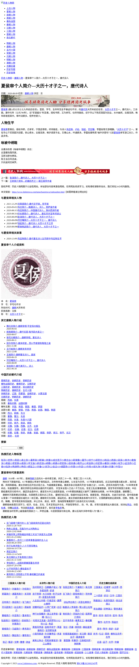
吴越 (36, 433)
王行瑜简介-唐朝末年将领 (19, 349)
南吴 (23, 433)
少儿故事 (89, 652)
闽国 (42, 433)
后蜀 (16, 433)
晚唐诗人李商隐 (70, 607)
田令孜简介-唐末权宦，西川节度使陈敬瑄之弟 (29, 343)
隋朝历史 (5, 390)
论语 (99, 642)
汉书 (112, 595)
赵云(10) (57, 466)
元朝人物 (11, 56)
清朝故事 (48, 652)
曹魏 (10, 416)
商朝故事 (30, 649)
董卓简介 (26, 615)
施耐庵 (77, 644)
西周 (10, 400)
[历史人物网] (7, 3)
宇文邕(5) (32, 463)
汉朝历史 (31, 384)
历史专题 (11, 69)
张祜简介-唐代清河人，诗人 (20, 366)
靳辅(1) (42, 460)
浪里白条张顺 (48, 597)
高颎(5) (24, 463)
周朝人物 (11, 18)
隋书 (105, 629)
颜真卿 (30, 508)
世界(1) (11, 460)
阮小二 (48, 617)
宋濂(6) (105, 466)
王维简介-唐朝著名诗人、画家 (21, 355)
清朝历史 (27, 397)
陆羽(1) (4, 460)
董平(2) (85, 460)
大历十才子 (110, 109)
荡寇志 (115, 622)
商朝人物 (11, 15)
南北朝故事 (107, 649)
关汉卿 (83, 634)
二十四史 (98, 595)
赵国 (40, 410)
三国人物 (11, 31)
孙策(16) (75, 466)
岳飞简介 (67, 594)
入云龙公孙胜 (38, 600)
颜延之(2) (32, 466)
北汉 (68, 433)
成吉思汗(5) (58, 460)
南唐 (29, 433)
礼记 (101, 634)
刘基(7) (112, 466)
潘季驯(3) (34, 460)
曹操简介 (6, 589)
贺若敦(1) (64, 463)
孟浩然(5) (129, 463)
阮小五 (44, 624)
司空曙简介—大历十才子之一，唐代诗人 (37, 220)
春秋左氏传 (116, 634)
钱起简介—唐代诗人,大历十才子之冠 (35, 223)
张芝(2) (121, 463)
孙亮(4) (90, 466)
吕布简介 (6, 602)
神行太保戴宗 (38, 614)
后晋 (23, 429)
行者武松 (51, 600)
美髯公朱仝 (37, 640)
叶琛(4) (119, 466)
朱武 (51, 624)
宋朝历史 (5, 393)
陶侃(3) (24, 466)
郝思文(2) (100, 460)
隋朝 (32, 478)
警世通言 (118, 609)
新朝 (16, 413)
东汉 (23, 413)
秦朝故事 (65, 649)
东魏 (16, 426)
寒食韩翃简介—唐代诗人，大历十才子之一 (38, 227)
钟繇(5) (114, 463)
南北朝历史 (28, 387)
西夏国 (21, 393)
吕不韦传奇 (68, 620)
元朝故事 (28, 652)
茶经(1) (18, 460)
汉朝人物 (11, 28)
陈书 (121, 615)
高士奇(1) (25, 460)
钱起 (83, 129)
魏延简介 (16, 635)
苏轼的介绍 (78, 614)
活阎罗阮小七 (53, 620)
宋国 (20, 406)
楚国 (40, 406)
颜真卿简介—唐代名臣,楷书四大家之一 (25, 332)
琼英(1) (121, 460)
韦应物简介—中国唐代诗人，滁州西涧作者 (38, 210)
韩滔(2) (108, 460)
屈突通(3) (73, 463)
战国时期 (22, 403)
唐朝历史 (16, 390)
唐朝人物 (11, 46)
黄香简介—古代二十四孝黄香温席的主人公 (27, 540)
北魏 (10, 426)
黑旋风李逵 (37, 627)
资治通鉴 (97, 609)
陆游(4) (9, 466)
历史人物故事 (101, 652)
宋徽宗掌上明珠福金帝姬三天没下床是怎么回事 (29, 534)
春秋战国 (11, 21)
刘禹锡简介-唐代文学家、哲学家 (33, 204)
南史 (111, 629)
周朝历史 (27, 380)
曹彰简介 (26, 635)
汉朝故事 (76, 649)
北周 (36, 426)
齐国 (14, 406)
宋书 (101, 615)
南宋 (10, 436)
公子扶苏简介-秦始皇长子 (19, 569)
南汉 (55, 433)
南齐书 (108, 615)
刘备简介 (16, 589)
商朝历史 (16, 380)
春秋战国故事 (53, 649)
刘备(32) (41, 466)
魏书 (100, 622)
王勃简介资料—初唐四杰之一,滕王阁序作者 (31, 181)
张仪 (65, 627)
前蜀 (10, 433)
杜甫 (3, 508)
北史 (117, 629)
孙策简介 (16, 624)
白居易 (15, 508)
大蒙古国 (42, 393)
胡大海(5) (97, 466)
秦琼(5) (108, 463)
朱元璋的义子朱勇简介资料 (20, 557)
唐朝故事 (129, 649)
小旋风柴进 (37, 634)
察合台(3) (68, 460)
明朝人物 (11, 59)
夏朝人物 (11, 11)
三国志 (119, 595)
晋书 (95, 615)
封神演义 (108, 609)
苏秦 (71, 627)
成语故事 (79, 652)
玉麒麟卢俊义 (51, 587)
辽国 (14, 393)
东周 (16, 400)
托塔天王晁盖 (39, 620)
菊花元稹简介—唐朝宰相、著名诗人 (24, 337)
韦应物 (69, 129)
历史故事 (11, 73)
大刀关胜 (47, 594)
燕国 (33, 410)
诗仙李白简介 (70, 602)
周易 (107, 634)
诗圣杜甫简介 (84, 602)
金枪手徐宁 (50, 627)
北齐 (29, 426)
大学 (111, 642)
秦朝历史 (20, 384)
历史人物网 (6, 78)
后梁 (10, 429)
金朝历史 (31, 393)
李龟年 (58, 508)
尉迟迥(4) (41, 463)
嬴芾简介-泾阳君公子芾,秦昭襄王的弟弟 (26, 574)
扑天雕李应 (50, 634)
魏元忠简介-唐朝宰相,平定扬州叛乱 (23, 326)
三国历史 (5, 387)
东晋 (16, 420)
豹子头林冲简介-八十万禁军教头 (22, 546)
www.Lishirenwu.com (27, 663)
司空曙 (91, 129)
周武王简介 (12, 551)
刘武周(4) (100, 463)
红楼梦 (107, 587)
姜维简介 (6, 629)
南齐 (16, 423)
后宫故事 (113, 652)
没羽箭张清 (50, 630)
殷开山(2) (82, 463)
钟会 (28, 642)
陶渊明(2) (16, 466)
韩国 (53, 410)
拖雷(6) (49, 460)
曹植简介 (6, 615)
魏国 (47, 410)
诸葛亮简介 (17, 594)
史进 (52, 590)
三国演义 (98, 587)
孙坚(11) (83, 466)
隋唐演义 (97, 600)
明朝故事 (38, 652)
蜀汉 (16, 416)
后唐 (17, 429)
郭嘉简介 (6, 594)
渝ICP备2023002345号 (87, 663)
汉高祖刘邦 (85, 640)
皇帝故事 (58, 652)
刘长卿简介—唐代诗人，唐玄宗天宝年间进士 (39, 214)
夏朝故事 (20, 649)
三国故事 (86, 649)
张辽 (5, 642)
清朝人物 (11, 63)
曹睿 (22, 642)
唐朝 (14, 308)
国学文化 (124, 652)
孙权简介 (26, 589)
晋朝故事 (96, 649)
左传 (108, 637)
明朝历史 (16, 397)
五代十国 (11, 50)
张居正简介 (68, 587)
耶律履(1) (77, 460)
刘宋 (10, 423)
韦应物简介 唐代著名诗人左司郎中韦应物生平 (40, 238)
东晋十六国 (26, 420)
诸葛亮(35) (66, 466)
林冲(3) (128, 460)
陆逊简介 (5, 620)
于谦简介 (79, 587)
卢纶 (77, 129)
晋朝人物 (11, 34)
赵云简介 (18, 607)
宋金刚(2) (91, 463)
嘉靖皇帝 (80, 637)
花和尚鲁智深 (51, 640)
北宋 (17, 436)
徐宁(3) (92, 460)
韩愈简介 (67, 614)
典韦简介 (26, 629)
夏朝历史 (5, 380)
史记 (106, 595)
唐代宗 (84, 109)
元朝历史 (5, 397)
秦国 (33, 406)
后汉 (30, 429)
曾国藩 (67, 640)
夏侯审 (4, 109)
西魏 (23, 426)
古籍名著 (11, 66)
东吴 (23, 416)
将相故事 (68, 652)
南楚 (49, 433)
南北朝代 (11, 38)
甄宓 (10, 642)
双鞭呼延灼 (37, 607)
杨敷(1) (49, 463)
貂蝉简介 (16, 620)
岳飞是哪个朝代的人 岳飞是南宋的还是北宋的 (28, 523)
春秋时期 (12, 403)
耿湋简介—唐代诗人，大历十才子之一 (28, 178)
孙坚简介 (16, 615)
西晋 (10, 420)
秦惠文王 (79, 620)
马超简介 (16, 629)
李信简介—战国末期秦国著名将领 (23, 563)
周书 (99, 629)
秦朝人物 (11, 24)
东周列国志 (109, 600)
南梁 (23, 423)
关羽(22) (49, 466)
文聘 (16, 642)
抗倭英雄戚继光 (70, 634)
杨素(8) (56, 463)
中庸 (117, 642)
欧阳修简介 (78, 594)
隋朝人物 (11, 43)
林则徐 (78, 627)
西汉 (10, 413)
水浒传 (115, 587)
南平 (62, 433)
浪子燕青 (36, 594)
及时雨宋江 (37, 587)
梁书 (115, 615)
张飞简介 (26, 602)
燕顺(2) (114, 460)
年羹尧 (75, 640)
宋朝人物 (11, 53)
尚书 (95, 634)
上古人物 (11, 8)
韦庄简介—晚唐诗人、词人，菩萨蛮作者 (37, 207)
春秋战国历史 (7, 384)
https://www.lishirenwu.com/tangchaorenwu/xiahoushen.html (38, 192)
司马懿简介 (7, 607)
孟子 (105, 642)
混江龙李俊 (52, 614)
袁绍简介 (16, 602)
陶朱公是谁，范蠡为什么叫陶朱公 (23, 529)
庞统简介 (26, 620)
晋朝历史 (16, 387)
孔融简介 (6, 635)
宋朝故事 (17, 652)
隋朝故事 (118, 649)
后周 (36, 429)
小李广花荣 (50, 607)
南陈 (29, 423)
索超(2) (9, 463)
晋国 (27, 406)
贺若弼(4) (16, 463)
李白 (129, 504)
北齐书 (107, 622)
